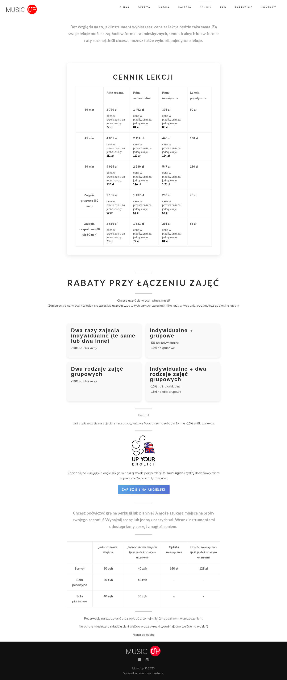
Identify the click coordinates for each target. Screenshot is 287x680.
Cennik (206, 7)
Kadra (164, 7)
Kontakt (268, 7)
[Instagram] (147, 661)
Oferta (144, 7)
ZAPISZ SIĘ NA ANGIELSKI (143, 489)
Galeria (184, 7)
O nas (124, 7)
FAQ (223, 7)
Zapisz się (244, 7)
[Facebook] (140, 661)
